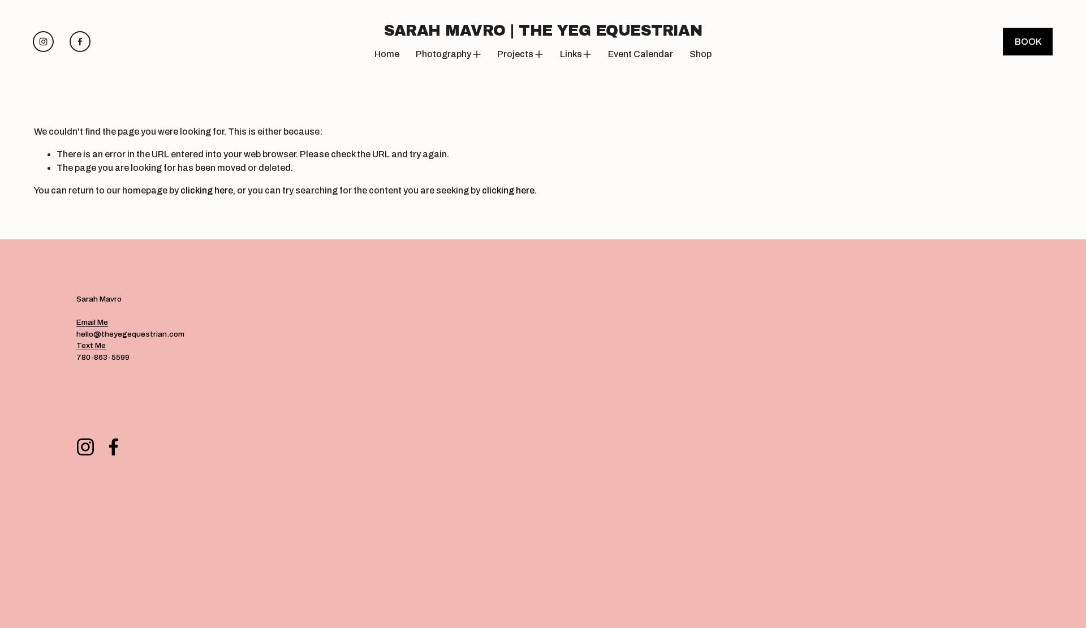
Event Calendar (640, 54)
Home (386, 54)
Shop (700, 54)
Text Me (91, 345)
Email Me (92, 322)
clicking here (206, 190)
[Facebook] (80, 41)
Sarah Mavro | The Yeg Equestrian (543, 30)
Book (1028, 41)
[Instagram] (43, 41)
